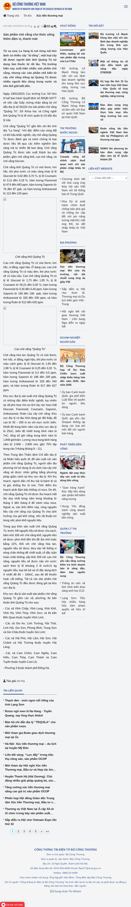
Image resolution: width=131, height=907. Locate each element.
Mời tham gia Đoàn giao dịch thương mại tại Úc (30, 735)
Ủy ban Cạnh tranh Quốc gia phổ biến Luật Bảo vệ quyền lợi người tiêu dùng (73, 400)
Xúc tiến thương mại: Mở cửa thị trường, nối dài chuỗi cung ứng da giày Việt (72, 274)
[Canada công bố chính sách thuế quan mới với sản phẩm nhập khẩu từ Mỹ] (72, 145)
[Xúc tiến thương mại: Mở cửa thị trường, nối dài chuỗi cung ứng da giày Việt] (72, 255)
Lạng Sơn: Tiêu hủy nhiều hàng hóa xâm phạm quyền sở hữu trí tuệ (73, 606)
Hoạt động (68, 25)
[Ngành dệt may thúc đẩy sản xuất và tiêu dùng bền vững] (72, 462)
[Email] (48, 26)
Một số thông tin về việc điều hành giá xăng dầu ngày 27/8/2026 (114, 67)
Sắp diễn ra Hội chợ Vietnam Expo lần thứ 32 (30, 822)
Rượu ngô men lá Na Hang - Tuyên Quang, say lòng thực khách (28, 713)
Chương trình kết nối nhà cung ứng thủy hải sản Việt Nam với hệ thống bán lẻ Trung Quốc (73, 187)
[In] (45, 26)
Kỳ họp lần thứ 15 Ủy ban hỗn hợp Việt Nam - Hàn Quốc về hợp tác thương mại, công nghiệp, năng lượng (114, 88)
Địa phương (68, 242)
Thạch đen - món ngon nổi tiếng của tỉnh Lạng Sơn (29, 702)
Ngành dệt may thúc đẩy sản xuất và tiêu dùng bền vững (72, 476)
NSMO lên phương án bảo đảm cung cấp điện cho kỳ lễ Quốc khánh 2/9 (114, 154)
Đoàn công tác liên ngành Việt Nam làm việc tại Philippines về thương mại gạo (114, 134)
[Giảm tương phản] (55, 26)
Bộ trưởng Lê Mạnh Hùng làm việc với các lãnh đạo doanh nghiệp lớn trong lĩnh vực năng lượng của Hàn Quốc (73, 79)
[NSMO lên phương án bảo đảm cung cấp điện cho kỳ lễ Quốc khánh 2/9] (94, 150)
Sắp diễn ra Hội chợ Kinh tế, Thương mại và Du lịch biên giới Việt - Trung (73, 297)
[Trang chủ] (37, 6)
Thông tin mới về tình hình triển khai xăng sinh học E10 (73, 587)
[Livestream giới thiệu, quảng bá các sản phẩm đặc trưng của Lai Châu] (72, 39)
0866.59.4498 (69, 872)
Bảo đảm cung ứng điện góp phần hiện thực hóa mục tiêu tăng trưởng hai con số (114, 112)
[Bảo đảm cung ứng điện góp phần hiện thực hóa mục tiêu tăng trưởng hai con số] (94, 106)
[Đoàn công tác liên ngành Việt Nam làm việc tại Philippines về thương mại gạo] (94, 130)
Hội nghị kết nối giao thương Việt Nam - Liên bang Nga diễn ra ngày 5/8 (73, 319)
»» (47, 831)
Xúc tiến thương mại (49, 15)
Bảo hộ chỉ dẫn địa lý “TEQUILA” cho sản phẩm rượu (30, 724)
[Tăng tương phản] (51, 26)
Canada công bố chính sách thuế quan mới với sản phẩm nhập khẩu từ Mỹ (72, 164)
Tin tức (28, 15)
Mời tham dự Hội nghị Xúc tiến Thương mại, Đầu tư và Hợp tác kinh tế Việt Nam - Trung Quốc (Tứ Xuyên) (30, 768)
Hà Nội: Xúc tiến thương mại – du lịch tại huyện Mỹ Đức (30, 746)
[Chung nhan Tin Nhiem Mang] (65, 891)
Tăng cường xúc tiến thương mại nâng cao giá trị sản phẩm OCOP (27, 789)
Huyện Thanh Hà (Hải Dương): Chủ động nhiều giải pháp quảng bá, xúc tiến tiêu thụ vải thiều (29, 779)
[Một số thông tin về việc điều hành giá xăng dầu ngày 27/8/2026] (94, 63)
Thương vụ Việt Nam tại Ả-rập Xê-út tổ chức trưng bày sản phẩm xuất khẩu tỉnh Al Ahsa (29, 811)
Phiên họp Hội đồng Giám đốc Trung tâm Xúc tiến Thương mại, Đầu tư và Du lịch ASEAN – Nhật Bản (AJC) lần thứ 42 (29, 801)
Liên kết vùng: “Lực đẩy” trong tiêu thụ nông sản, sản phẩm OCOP (29, 757)
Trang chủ (12, 15)
